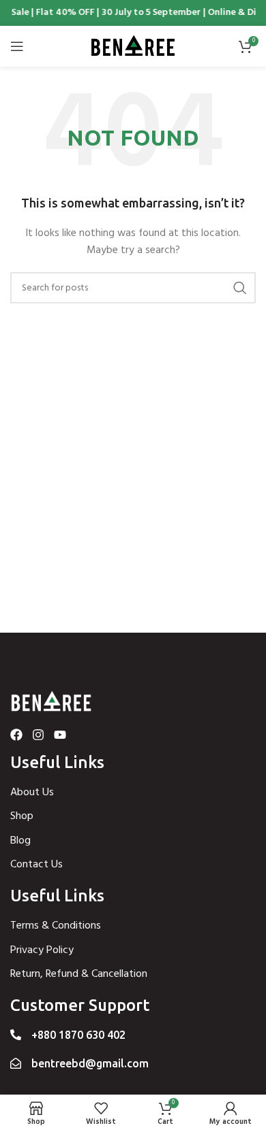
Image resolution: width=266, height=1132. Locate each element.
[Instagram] (38, 735)
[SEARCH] (240, 287)
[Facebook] (16, 735)
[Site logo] (133, 46)
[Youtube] (60, 735)
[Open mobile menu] (17, 46)
